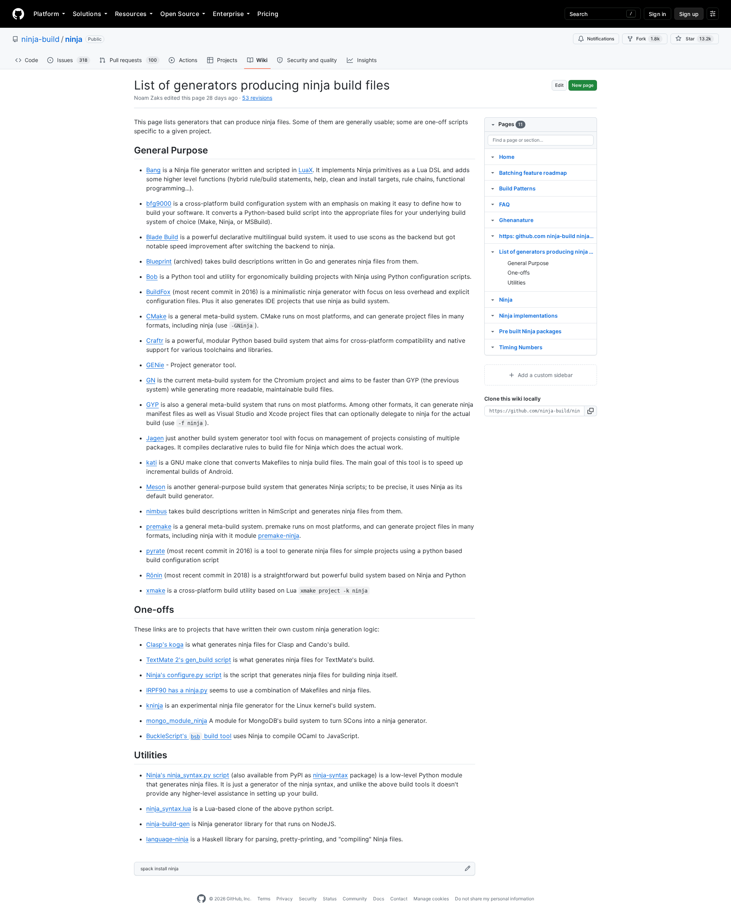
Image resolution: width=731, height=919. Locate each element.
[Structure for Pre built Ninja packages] (492, 331)
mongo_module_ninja (176, 720)
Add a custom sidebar (544, 375)
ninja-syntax (330, 775)
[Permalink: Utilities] (128, 755)
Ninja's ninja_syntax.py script (187, 775)
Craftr (154, 340)
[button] (590, 411)
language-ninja (167, 839)
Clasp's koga (165, 644)
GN (150, 380)
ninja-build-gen (168, 824)
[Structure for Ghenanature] (492, 220)
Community (355, 898)
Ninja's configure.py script (184, 675)
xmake (155, 590)
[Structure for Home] (492, 156)
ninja (73, 39)
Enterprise (228, 14)
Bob (152, 276)
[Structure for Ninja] (492, 299)
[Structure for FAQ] (492, 204)
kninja (154, 705)
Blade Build (162, 237)
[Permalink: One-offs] (128, 609)
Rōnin (154, 575)
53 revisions (257, 97)
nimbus (156, 511)
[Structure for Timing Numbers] (492, 347)
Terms (263, 898)
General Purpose (528, 263)
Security (308, 898)
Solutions (87, 14)
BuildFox (158, 292)
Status (330, 898)
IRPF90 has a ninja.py (176, 690)
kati (151, 462)
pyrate (155, 551)
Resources (131, 14)
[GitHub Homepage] (201, 899)
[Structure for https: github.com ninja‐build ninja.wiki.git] (492, 236)
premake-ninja (278, 535)
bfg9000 (158, 203)
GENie (155, 365)
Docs (378, 898)
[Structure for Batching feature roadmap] (492, 172)
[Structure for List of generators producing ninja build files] (492, 251)
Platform (46, 14)
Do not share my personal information (494, 898)
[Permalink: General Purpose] (128, 150)
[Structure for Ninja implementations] (492, 315)
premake (158, 526)
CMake (156, 316)
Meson (155, 487)
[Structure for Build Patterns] (492, 188)
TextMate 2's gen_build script (188, 659)
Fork (648, 39)
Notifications (600, 39)
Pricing (267, 14)
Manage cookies (431, 898)
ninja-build (40, 39)
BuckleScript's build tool (188, 736)
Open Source (179, 14)
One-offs (519, 272)
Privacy (284, 898)
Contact (398, 898)
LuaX (305, 170)
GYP (152, 404)
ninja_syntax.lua (168, 808)
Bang (153, 170)
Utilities (516, 282)
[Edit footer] (467, 868)
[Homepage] (18, 14)
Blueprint (159, 261)
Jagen (155, 438)
